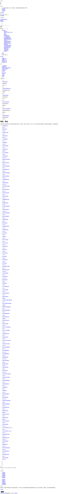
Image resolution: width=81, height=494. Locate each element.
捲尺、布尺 (4, 72)
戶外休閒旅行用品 (7, 37)
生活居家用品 (6, 50)
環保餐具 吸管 (6, 35)
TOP (2, 6)
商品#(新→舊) (4, 61)
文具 (5, 33)
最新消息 (3, 474)
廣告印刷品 (4, 66)
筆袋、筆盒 (4, 69)
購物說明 (3, 472)
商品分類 (3, 30)
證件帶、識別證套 (5, 68)
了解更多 (1, 489)
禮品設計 (3, 476)
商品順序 (1, 56)
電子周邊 (5, 40)
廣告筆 (5, 34)
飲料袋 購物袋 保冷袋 (7, 38)
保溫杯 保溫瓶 (6, 48)
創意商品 (5, 31)
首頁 (3, 52)
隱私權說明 (4, 484)
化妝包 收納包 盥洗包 (7, 45)
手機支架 (3, 70)
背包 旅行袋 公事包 (7, 46)
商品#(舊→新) (4, 62)
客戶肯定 (3, 482)
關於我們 (3, 481)
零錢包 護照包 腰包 (7, 47)
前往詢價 (1, 21)
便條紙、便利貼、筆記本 (8, 32)
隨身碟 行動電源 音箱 (7, 39)
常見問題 (3, 473)
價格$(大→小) (4, 59)
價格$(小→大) (4, 60)
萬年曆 (3, 75)
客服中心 (3, 480)
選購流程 (3, 479)
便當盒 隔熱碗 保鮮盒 (7, 41)
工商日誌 (3, 73)
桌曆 (3, 74)
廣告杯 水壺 (6, 49)
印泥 (3, 76)
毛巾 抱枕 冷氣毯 (7, 36)
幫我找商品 (4, 483)
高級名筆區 (6, 44)
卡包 (3, 71)
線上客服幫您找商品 (3, 19)
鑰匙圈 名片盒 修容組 (7, 43)
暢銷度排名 (4, 58)
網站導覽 (3, 477)
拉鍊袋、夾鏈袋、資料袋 (6, 67)
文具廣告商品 (4, 65)
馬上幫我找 (2, 15)
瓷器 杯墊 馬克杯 (7, 42)
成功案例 (3, 475)
